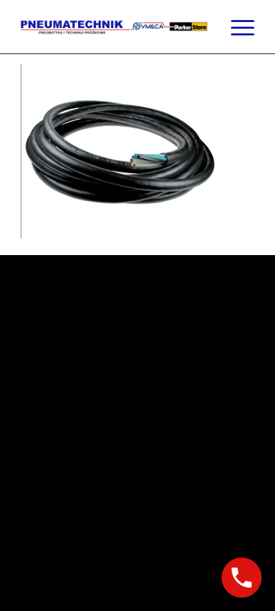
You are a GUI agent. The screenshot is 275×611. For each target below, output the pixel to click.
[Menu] (236, 26)
